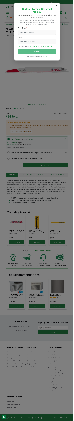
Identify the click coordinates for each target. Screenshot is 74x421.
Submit (37, 51)
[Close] (56, 5)
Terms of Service (34, 46)
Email (20, 37)
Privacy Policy (47, 46)
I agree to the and (36, 46)
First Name (22, 28)
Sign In (45, 56)
